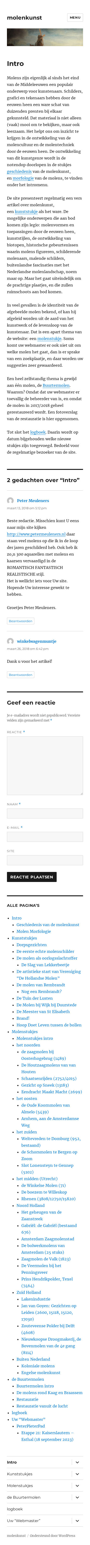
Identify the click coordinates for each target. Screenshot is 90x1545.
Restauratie (27, 1399)
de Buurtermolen (28, 1379)
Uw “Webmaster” (28, 1419)
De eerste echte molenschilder (45, 951)
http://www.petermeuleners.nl (36, 534)
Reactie (16, 732)
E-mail (15, 828)
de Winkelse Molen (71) (43, 1185)
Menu (75, 17)
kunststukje (26, 211)
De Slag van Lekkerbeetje (45, 964)
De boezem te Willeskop (44, 1192)
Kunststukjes (24, 938)
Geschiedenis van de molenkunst (48, 924)
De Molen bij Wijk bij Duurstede (47, 1005)
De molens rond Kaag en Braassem (50, 1392)
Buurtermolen (56, 385)
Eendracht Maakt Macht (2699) (51, 1091)
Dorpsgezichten (32, 944)
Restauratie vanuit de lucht (42, 1406)
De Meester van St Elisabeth (43, 1011)
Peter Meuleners (33, 500)
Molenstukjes (25, 1031)
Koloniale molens (38, 1366)
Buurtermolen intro (35, 1386)
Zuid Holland (29, 1292)
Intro (17, 918)
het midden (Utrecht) (37, 1178)
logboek (38, 432)
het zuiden (27, 1132)
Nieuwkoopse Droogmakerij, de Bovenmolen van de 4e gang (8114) (51, 1346)
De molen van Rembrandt (41, 984)
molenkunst (24, 17)
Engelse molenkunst (40, 1372)
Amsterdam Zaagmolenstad (47, 1239)
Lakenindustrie (35, 1299)
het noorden (28, 1045)
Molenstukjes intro (35, 1038)
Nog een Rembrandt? (41, 991)
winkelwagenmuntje (36, 641)
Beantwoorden (20, 621)
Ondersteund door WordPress (52, 1536)
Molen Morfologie (34, 931)
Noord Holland (31, 1205)
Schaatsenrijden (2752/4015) (49, 1078)
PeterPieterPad (31, 1426)
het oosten (27, 1098)
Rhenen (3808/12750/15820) (48, 1198)
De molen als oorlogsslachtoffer (47, 958)
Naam (14, 804)
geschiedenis (19, 171)
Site (11, 851)
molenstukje (49, 338)
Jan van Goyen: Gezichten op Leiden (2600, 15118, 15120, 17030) (48, 1312)
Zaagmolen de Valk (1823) (46, 1259)
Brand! (23, 1018)
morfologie (23, 178)
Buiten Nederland (33, 1359)
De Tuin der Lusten (35, 998)
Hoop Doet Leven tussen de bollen (49, 1025)
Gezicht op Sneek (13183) (45, 1085)
